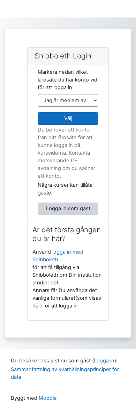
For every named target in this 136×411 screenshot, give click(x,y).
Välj (68, 118)
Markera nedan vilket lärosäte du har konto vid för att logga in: (67, 80)
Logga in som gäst (68, 208)
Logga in (104, 360)
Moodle (48, 398)
